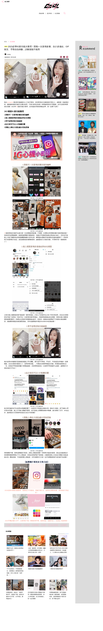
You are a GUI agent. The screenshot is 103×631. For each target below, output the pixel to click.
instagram (10, 102)
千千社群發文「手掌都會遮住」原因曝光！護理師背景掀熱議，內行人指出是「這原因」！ (15, 572)
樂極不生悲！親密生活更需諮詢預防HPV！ (15, 549)
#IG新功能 (26, 525)
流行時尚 (49, 13)
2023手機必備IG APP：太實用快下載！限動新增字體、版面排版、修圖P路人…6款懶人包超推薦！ (36, 521)
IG (17, 106)
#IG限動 (8, 525)
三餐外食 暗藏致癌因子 (56, 569)
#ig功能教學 (64, 525)
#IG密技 (43, 525)
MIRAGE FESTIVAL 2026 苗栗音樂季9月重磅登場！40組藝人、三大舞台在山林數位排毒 (58, 550)
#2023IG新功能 (17, 525)
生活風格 (57, 13)
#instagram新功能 (53, 525)
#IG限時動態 (35, 525)
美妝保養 (41, 13)
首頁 (5, 41)
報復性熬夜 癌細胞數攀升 (35, 569)
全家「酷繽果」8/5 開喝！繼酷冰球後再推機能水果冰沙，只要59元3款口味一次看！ (37, 550)
